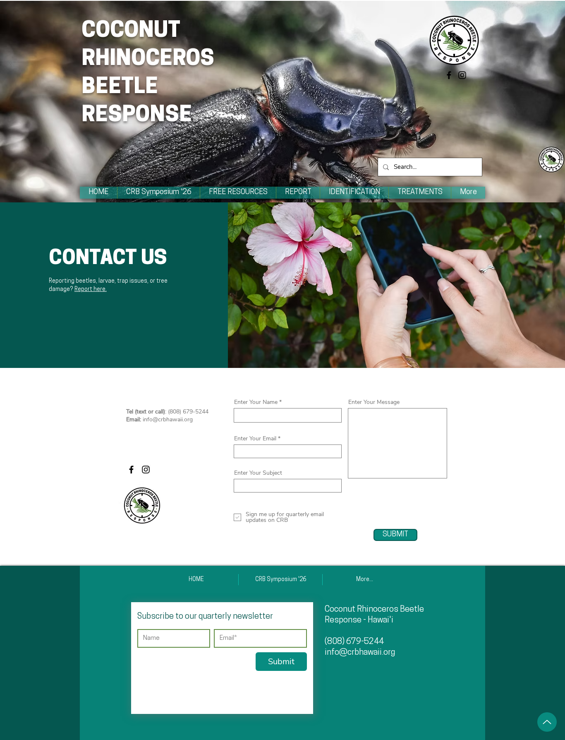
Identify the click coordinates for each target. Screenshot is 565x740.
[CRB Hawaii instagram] (462, 75)
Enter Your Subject (258, 473)
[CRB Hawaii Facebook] (449, 75)
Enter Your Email (255, 439)
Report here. (90, 289)
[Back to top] (547, 722)
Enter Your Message (374, 402)
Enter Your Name (256, 402)
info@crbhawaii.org (168, 419)
